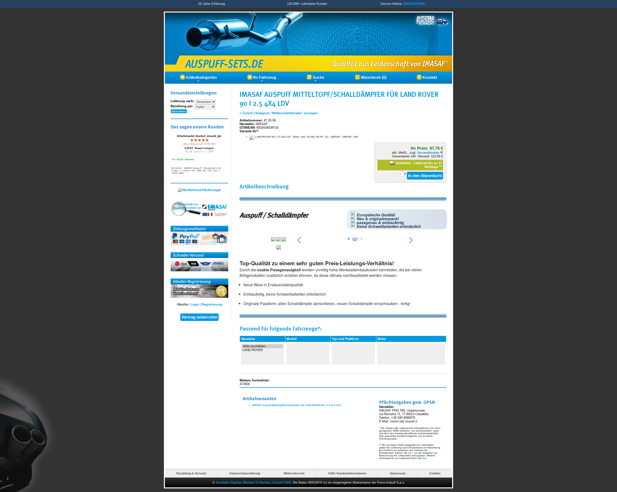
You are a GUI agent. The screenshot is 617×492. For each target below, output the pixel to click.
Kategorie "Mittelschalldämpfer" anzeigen (286, 113)
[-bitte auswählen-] (262, 346)
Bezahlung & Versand (191, 473)
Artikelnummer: (251, 120)
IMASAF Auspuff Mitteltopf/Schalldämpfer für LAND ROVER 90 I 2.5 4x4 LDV (296, 405)
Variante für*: (249, 131)
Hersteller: (247, 124)
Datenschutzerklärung (244, 473)
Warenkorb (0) (373, 77)
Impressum (398, 473)
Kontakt (429, 77)
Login (194, 304)
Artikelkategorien (201, 77)
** (440, 167)
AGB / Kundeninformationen (347, 473)
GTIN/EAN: (247, 127)
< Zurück (246, 113)
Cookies (435, 473)
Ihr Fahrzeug (264, 77)
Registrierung (212, 304)
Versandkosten (428, 152)
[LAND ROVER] (262, 350)
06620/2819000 (414, 4)
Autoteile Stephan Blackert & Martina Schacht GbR (253, 482)
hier (410, 453)
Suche (318, 77)
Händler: (183, 304)
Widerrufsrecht (294, 473)
